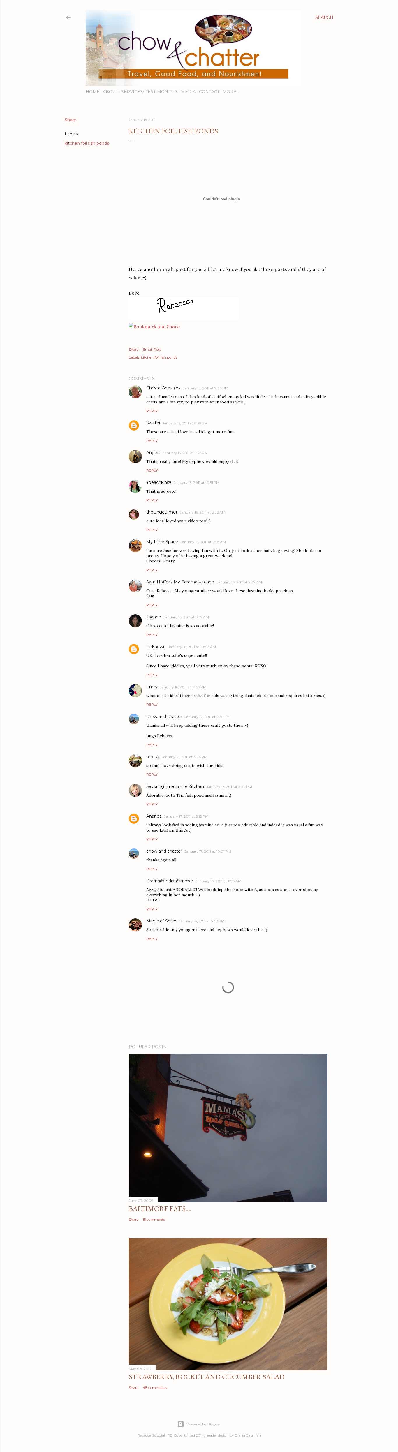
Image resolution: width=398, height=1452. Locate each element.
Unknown (156, 646)
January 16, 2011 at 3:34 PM (229, 786)
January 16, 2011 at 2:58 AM (203, 542)
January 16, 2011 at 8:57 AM (186, 617)
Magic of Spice (161, 921)
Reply (152, 411)
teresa (152, 756)
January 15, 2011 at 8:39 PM (185, 423)
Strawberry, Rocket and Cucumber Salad (207, 1376)
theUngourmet (161, 512)
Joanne (153, 617)
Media (188, 91)
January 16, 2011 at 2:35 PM (207, 716)
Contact (209, 91)
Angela (153, 452)
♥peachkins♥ (158, 482)
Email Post (152, 349)
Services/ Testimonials (149, 91)
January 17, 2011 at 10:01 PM (207, 851)
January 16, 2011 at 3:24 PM (184, 757)
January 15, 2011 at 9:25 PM (185, 453)
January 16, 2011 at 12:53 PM (183, 687)
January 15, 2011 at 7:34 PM (205, 388)
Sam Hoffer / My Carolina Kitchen (180, 582)
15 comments (154, 1219)
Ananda (154, 816)
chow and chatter (164, 716)
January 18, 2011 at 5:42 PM (201, 921)
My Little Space (162, 541)
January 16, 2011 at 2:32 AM (202, 512)
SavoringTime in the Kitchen (175, 786)
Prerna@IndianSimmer (169, 880)
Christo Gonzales (163, 388)
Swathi (153, 423)
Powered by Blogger (203, 1424)
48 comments (155, 1387)
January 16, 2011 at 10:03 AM (192, 647)
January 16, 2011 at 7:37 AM (239, 582)
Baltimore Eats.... (160, 1208)
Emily (152, 686)
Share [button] (70, 120)
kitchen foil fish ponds (87, 143)
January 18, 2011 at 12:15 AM (218, 881)
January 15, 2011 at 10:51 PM (196, 482)
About (110, 91)
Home (93, 91)
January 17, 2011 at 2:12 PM (186, 816)
